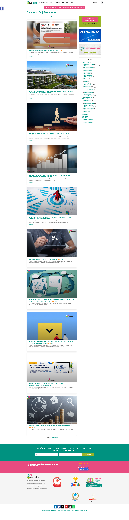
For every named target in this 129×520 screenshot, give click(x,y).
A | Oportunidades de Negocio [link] (89, 64)
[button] (102, 2)
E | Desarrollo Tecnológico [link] (88, 76)
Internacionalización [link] (90, 87)
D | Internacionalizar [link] (87, 86)
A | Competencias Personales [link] (89, 103)
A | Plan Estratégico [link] (87, 100)
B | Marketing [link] (86, 83)
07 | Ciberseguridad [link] (85, 114)
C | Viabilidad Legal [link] (87, 73)
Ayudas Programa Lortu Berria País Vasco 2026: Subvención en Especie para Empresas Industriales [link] (49, 176)
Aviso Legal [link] (63, 510)
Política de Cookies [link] (70, 510)
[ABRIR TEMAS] (53, 2)
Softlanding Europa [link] (90, 89)
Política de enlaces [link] (79, 510)
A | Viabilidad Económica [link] (88, 70)
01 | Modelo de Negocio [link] (85, 62)
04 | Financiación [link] (84, 91)
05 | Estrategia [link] (84, 98)
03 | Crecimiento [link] (84, 80)
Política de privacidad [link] (46, 510)
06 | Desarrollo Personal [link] (86, 102)
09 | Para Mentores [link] (85, 117)
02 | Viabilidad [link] (84, 69)
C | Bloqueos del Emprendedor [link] (89, 106)
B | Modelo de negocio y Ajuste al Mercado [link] (91, 65)
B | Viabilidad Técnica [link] (88, 72)
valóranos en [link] (82, 469)
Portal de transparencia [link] (55, 510)
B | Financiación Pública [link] (88, 94)
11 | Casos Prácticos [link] (85, 121)
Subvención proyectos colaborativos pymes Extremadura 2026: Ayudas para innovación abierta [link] (50, 218)
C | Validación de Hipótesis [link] (88, 67)
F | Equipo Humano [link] (87, 111)
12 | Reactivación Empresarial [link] (87, 122)
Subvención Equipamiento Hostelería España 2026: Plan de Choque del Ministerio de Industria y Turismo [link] (51, 92)
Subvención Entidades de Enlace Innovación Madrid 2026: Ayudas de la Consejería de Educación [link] (51, 342)
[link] (1, 8)
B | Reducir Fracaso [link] (87, 105)
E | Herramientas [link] (87, 110)
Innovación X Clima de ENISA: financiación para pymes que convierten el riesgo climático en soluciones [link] (51, 300)
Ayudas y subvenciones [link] (91, 95)
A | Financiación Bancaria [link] (88, 92)
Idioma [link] (95, 2)
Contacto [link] (85, 510)
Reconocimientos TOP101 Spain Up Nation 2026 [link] (46, 51)
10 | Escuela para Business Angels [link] (87, 119)
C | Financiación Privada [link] (88, 97)
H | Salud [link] (85, 113)
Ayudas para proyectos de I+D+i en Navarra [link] (46, 259)
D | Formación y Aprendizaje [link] (89, 108)
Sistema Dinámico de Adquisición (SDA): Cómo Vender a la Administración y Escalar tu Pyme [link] (47, 384)
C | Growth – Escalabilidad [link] (88, 84)
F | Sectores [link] (86, 78)
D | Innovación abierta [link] (88, 75)
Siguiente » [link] (55, 437)
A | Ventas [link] (86, 81)
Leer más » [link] (31, 56)
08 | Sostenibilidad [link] (85, 116)
